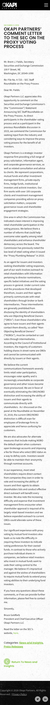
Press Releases (13, 646)
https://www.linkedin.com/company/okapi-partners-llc (45, 699)
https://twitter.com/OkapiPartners (38, 699)
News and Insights (31, 643)
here (15, 633)
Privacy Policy (19, 694)
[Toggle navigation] (46, 5)
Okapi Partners (9, 6)
